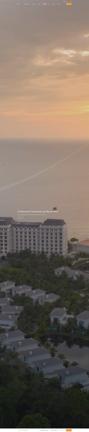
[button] (66, 1)
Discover (20, 217)
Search (69, 430)
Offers (39, 4)
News (49, 4)
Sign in (65, 1)
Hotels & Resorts (27, 4)
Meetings (53, 4)
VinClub (58, 4)
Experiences (34, 4)
